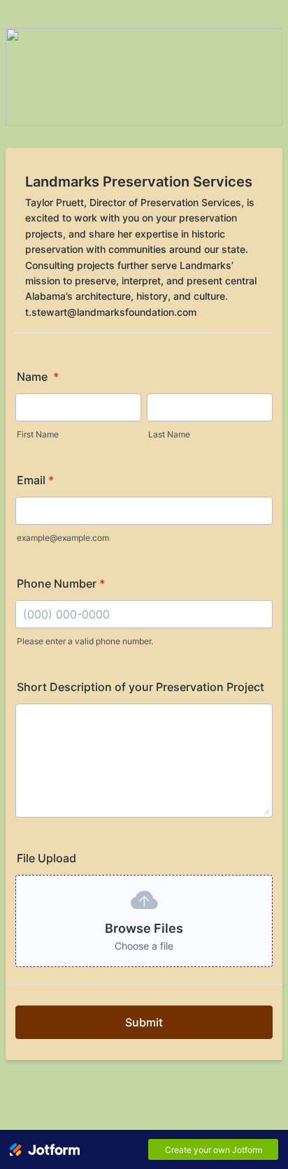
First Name (38, 434)
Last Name (169, 434)
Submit (144, 1022)
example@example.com (63, 537)
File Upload (46, 858)
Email (35, 480)
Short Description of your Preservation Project (140, 687)
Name (38, 377)
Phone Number (61, 583)
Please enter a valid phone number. (85, 641)
